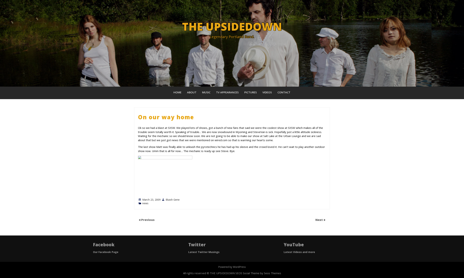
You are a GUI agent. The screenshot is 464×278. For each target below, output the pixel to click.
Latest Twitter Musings (203, 252)
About (191, 92)
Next (319, 220)
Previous (148, 220)
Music (206, 92)
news (145, 203)
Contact (283, 92)
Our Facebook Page (105, 252)
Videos (267, 92)
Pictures (250, 92)
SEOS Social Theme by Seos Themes (258, 273)
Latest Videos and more (299, 252)
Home (177, 92)
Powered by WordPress (232, 267)
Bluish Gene (173, 199)
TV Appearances (227, 92)
